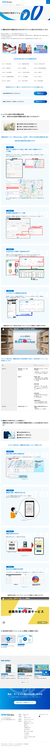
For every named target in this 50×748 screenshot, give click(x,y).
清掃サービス (26, 725)
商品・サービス (25, 714)
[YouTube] (39, 716)
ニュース (20, 717)
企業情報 (20, 716)
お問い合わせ (26, 743)
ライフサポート (26, 734)
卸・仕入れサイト (27, 729)
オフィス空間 (26, 733)
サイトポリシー (11, 743)
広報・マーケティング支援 (28, 731)
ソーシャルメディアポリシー (19, 743)
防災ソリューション (27, 717)
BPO (25, 715)
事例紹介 (20, 714)
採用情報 (20, 719)
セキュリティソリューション (28, 719)
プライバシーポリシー (4, 743)
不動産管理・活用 (27, 727)
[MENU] (48, 2)
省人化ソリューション (27, 721)
